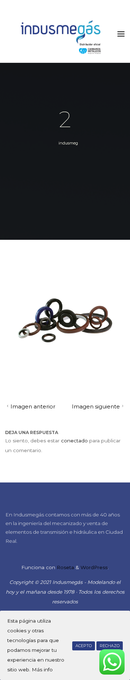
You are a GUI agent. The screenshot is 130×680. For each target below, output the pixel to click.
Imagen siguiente (96, 407)
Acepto (83, 646)
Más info (42, 669)
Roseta (64, 567)
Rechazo (110, 646)
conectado (74, 441)
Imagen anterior (32, 407)
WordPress (94, 567)
